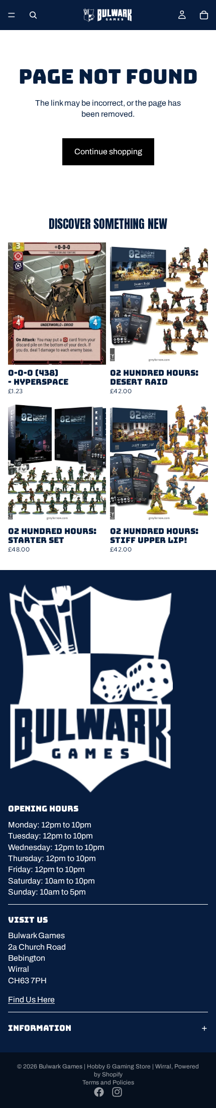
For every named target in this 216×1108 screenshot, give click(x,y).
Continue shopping (108, 151)
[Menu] (11, 15)
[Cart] (204, 15)
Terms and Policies (108, 1082)
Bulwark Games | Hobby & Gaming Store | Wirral (105, 1066)
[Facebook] (99, 1092)
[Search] (33, 15)
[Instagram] (117, 1092)
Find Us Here (31, 999)
